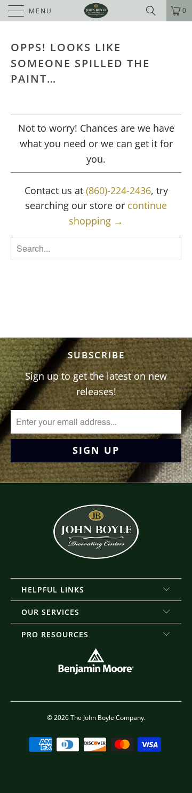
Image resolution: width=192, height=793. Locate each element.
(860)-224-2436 (118, 190)
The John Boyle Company (107, 717)
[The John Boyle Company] (96, 10)
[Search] (154, 10)
